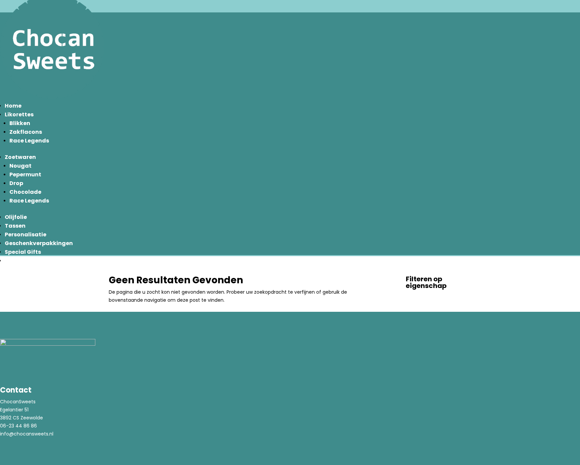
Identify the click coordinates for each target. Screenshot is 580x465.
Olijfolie (16, 217)
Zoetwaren (20, 157)
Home (13, 106)
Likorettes (19, 114)
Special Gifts (23, 252)
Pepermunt (25, 174)
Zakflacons (25, 132)
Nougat (20, 166)
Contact (17, 261)
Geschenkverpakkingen (39, 243)
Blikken (19, 123)
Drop (16, 183)
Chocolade (25, 192)
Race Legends (29, 140)
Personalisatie (25, 234)
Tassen (15, 226)
